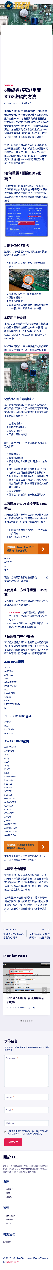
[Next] (44, 990)
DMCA (8, 1223)
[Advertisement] (26, 56)
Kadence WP (13, 1261)
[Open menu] (47, 5)
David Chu (11, 103)
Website (10, 1123)
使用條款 (9, 1219)
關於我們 (9, 1189)
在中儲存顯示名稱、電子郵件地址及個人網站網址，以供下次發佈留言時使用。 (27, 1132)
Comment (12, 1058)
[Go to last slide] (8, 990)
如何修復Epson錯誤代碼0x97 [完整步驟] (39, 933)
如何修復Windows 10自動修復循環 (13, 933)
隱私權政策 (10, 1216)
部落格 (9, 1197)
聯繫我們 (7, 1242)
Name (10, 1097)
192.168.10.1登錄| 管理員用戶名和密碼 (25, 1000)
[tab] (21, 1021)
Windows (8, 85)
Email (9, 1110)
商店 (8, 1193)
